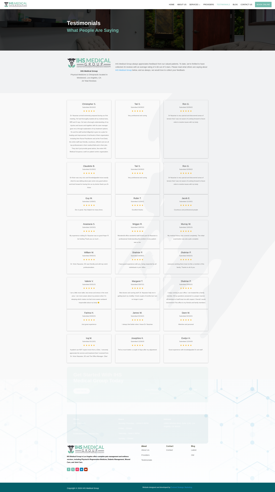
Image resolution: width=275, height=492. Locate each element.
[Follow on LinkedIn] (81, 469)
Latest (193, 450)
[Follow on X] (73, 469)
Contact (169, 450)
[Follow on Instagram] (77, 469)
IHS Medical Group (123, 70)
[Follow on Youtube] (86, 469)
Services (193, 5)
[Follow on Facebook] (68, 469)
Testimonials (223, 5)
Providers (208, 5)
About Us (181, 5)
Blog (235, 5)
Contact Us (246, 5)
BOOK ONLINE (82, 397)
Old (192, 455)
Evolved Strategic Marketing (181, 487)
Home (171, 5)
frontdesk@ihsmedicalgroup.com (85, 428)
